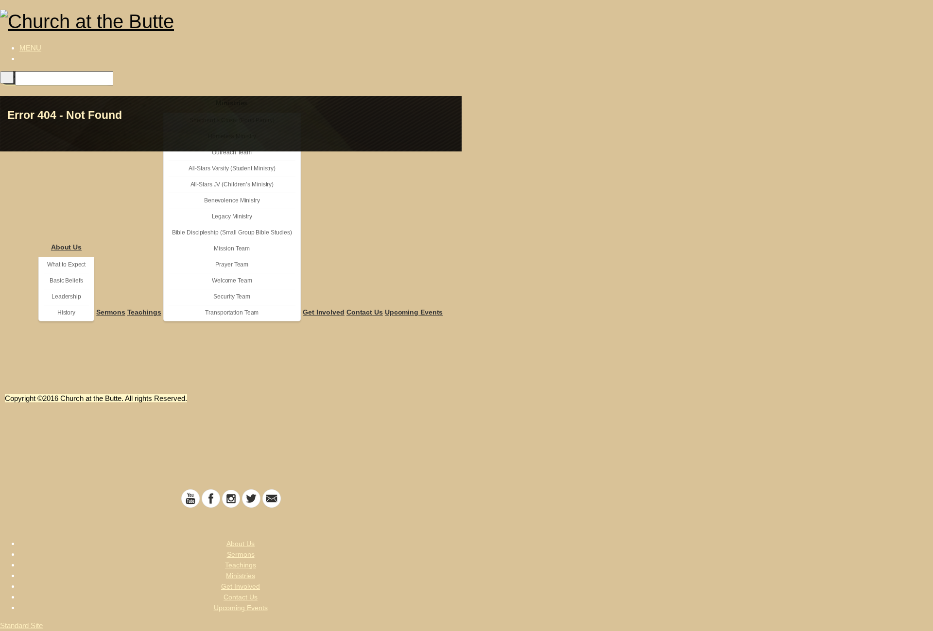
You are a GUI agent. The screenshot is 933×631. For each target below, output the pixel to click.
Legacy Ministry (232, 216)
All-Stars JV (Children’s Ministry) (232, 184)
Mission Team (232, 248)
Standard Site (21, 625)
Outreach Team (232, 152)
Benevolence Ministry (232, 200)
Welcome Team (232, 280)
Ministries (240, 576)
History (66, 312)
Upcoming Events (414, 312)
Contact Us (364, 312)
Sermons (110, 312)
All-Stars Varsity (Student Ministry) (232, 168)
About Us (66, 247)
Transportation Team (232, 312)
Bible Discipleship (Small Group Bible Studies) (232, 232)
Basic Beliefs (66, 280)
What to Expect (66, 264)
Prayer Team (231, 264)
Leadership (66, 296)
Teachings (144, 312)
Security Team (231, 296)
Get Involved (324, 312)
